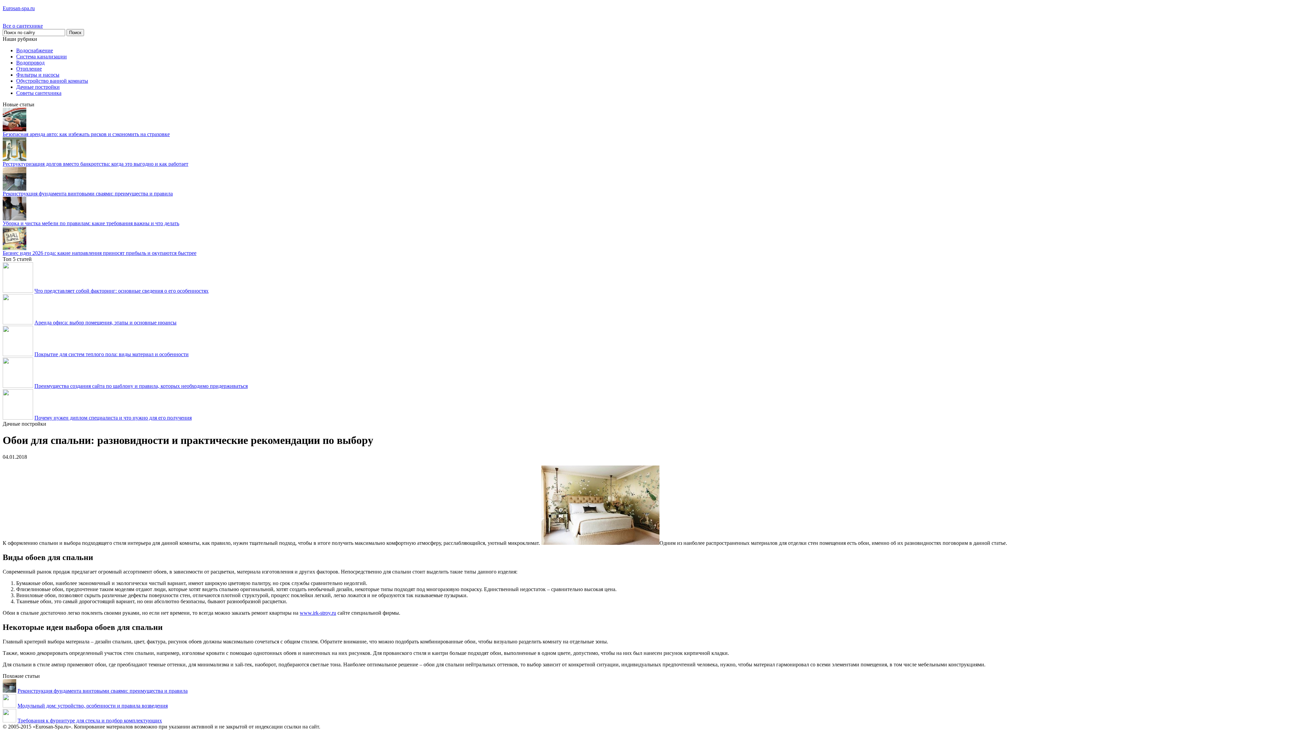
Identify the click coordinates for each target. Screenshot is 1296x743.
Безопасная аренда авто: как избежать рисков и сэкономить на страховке (86, 134)
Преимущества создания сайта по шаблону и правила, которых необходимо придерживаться (141, 386)
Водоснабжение (34, 50)
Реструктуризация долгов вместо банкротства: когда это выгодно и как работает (95, 164)
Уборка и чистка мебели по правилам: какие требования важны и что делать (91, 223)
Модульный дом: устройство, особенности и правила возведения (93, 706)
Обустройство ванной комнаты (52, 81)
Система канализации (41, 56)
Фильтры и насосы (37, 75)
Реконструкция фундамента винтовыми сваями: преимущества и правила (88, 193)
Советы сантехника (38, 93)
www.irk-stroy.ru (318, 613)
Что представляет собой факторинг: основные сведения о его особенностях (121, 291)
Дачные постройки (38, 87)
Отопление (29, 69)
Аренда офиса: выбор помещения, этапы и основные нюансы (105, 322)
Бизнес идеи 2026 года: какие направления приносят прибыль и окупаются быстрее (99, 253)
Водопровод (30, 62)
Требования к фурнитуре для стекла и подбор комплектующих (90, 720)
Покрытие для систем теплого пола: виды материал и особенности (111, 354)
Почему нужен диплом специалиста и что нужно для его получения (113, 418)
